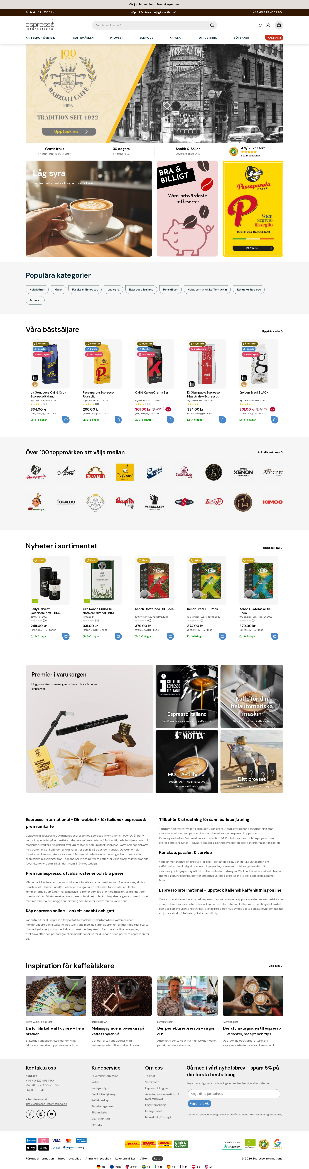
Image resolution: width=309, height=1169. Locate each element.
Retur (157, 1158)
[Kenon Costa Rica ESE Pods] (154, 580)
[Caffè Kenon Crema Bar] (154, 364)
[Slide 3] (154, 93)
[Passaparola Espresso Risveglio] (102, 364)
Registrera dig (200, 1103)
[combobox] (154, 25)
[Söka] (212, 25)
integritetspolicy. (273, 1114)
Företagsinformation (40, 1158)
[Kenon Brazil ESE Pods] (206, 580)
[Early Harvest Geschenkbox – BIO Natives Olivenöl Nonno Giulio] (50, 580)
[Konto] (268, 25)
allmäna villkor (247, 1114)
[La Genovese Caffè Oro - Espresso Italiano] (50, 364)
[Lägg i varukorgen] (66, 419)
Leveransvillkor (125, 1158)
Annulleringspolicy (98, 1158)
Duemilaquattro (168, 4)
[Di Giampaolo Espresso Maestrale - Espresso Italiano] (206, 364)
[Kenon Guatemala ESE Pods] (258, 580)
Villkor (144, 1158)
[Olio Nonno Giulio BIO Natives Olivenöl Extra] (102, 580)
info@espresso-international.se (46, 1104)
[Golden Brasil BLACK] (258, 364)
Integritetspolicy (69, 1158)
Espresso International (268, 1158)
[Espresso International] (187, 209)
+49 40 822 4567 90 (40, 1080)
